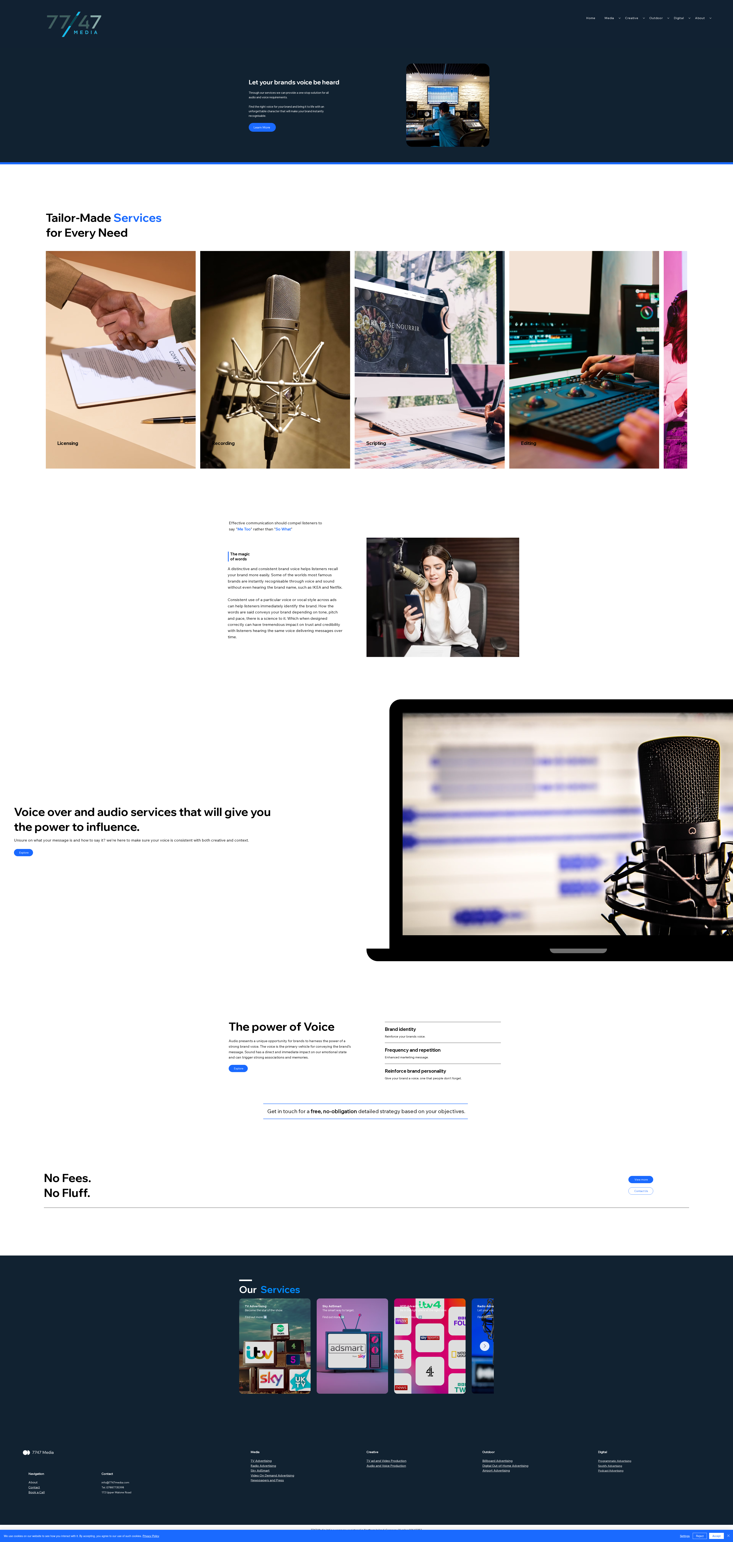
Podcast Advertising (610, 1470)
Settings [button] (685, 1536)
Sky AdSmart (260, 1470)
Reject (700, 1536)
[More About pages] (710, 18)
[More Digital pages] (689, 18)
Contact (34, 1487)
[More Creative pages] (644, 18)
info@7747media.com (115, 1482)
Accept (716, 1536)
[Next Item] (484, 1346)
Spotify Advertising (610, 1466)
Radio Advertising (263, 1466)
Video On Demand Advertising (272, 1475)
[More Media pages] (620, 18)
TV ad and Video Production (386, 1461)
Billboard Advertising (497, 1461)
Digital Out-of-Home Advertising (505, 1466)
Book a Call (36, 1492)
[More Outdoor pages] (668, 18)
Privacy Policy (151, 1536)
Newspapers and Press (267, 1480)
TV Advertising (261, 1461)
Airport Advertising (496, 1470)
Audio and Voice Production (386, 1466)
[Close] (728, 1536)
